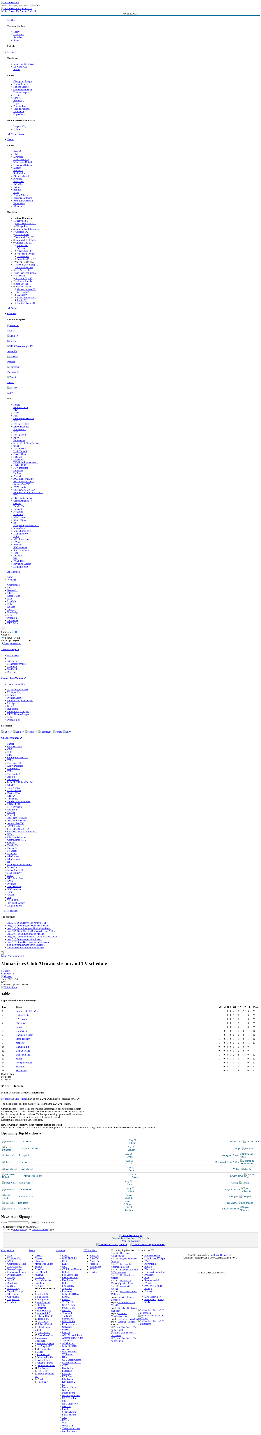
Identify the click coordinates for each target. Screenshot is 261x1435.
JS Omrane (21, 1070)
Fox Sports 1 (19, 429)
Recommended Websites (151, 1281)
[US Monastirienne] (6, 976)
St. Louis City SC (23, 278)
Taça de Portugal (21, 108)
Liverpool (18, 156)
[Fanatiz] (57, 731)
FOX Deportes (20, 467)
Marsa (19, 1058)
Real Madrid (19, 173)
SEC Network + (21, 550)
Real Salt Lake (22, 284)
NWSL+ (17, 542)
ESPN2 (17, 421)
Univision (18, 470)
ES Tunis (20, 1023)
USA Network (20, 451)
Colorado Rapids (23, 281)
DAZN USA (19, 454)
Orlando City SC (23, 242)
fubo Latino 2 (20, 520)
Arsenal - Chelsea (126, 1321)
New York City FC (24, 237)
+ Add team (13, 655)
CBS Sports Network (23, 418)
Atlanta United (45, 1324)
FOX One (18, 514)
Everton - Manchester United (120, 1314)
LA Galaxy (22, 295)
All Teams (12, 308)
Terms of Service (40, 1229)
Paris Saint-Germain (23, 200)
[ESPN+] (68, 731)
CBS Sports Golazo (22, 498)
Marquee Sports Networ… (26, 525)
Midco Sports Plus (22, 531)
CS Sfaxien (21, 1031)
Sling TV (94, 1255)
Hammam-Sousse (24, 1035)
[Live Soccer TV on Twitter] (124, 1335)
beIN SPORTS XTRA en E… (28, 492)
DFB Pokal (18, 111)
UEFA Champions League (20, 700)
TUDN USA (19, 448)
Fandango (18, 509)
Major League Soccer (23, 64)
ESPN (16, 413)
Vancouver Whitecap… (26, 264)
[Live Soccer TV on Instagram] (124, 1341)
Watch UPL (19, 561)
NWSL (16, 69)
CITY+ (17, 503)
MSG (16, 536)
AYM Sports (19, 487)
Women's (11, 579)
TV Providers (90, 1250)
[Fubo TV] (7, 731)
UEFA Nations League (18, 714)
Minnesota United (46, 1365)
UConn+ (17, 555)
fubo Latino (19, 517)
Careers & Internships (154, 1272)
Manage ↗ (13, 649)
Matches (11, 20)
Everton (17, 167)
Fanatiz (16, 404)
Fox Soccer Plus (21, 424)
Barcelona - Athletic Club (121, 1254)
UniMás (17, 473)
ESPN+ (17, 432)
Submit (35, 1222)
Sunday (17, 40)
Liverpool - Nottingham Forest (121, 1265)
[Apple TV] (31, 731)
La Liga (17, 95)
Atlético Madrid (21, 176)
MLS (9, 598)
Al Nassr (17, 206)
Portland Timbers (23, 286)
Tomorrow (18, 34)
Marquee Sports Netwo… (69, 1388)
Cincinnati (41, 1308)
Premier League (21, 92)
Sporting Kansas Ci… (27, 303)
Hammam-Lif (22, 1046)
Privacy (148, 1266)
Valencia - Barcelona (128, 1319)
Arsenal (17, 151)
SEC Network (20, 547)
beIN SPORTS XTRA (24, 489)
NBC (16, 415)
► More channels (9, 911)
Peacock (17, 476)
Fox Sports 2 (19, 435)
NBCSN (17, 457)
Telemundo (18, 459)
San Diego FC (23, 292)
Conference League (22, 89)
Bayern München (21, 195)
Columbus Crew (46, 1335)
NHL (160, 1299)
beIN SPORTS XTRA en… (69, 1353)
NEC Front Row (21, 539)
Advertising (150, 1263)
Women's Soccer (152, 1255)
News (10, 577)
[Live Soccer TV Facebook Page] (124, 1330)
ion (14, 522)
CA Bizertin (21, 1019)
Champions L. (14, 585)
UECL (10, 593)
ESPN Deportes (21, 426)
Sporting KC (44, 1382)
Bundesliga (18, 100)
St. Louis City (43, 1354)
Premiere (17, 544)
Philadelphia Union (26, 253)
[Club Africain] (9, 987)
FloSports (18, 511)
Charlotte (41, 1305)
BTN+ (16, 495)
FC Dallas (20, 275)
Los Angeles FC (23, 270)
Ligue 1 (17, 103)
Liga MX (17, 129)
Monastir (5, 971)
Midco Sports (19, 528)
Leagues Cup (19, 126)
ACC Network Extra (23, 478)
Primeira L (12, 617)
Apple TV (18, 437)
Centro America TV (23, 500)
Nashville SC (21, 220)
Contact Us (149, 1291)
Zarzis (19, 1027)
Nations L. (12, 590)
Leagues (11, 52)
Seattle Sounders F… (27, 297)
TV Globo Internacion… (68, 1317)
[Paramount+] (45, 731)
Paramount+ (19, 440)
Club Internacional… (25, 223)
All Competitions (15, 134)
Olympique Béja (24, 1062)
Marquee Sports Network (19, 864)
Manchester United (22, 162)
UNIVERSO (19, 465)
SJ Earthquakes (44, 1349)
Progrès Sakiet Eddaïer (27, 1011)
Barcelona (18, 170)
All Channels (13, 571)
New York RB (43, 1313)
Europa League (20, 84)
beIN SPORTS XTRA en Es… (22, 831)
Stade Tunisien (23, 1039)
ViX (15, 558)
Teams (10, 139)
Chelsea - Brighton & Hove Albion (124, 1271)
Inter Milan (18, 181)
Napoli (16, 187)
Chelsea (17, 154)
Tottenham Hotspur (22, 165)
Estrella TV (19, 506)
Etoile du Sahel (23, 1054)
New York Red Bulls (25, 240)
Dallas (40, 1351)
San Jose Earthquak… (26, 273)
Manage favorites (12, 643)
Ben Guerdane (23, 1050)
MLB (147, 1302)
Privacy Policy (20, 1229)
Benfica (17, 189)
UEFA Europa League (18, 711)
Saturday (17, 37)
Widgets (148, 1261)
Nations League (21, 86)
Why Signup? (47, 1222)
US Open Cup (20, 66)
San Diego (43, 1368)
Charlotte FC (21, 231)
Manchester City (21, 159)
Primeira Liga (20, 106)
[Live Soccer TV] (10, 2)
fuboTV (17, 446)
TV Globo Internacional (18, 801)
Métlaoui (20, 1066)
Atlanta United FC (25, 251)
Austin (41, 1379)
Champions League (22, 81)
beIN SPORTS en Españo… (27, 443)
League (8, 637)
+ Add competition (16, 684)
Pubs (146, 1277)
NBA (147, 1299)
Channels (11, 313)
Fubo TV (94, 1258)
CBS (15, 410)
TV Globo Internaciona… (25, 462)
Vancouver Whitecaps (41, 1339)
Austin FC (22, 300)
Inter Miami (42, 1297)
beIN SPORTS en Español (20, 782)
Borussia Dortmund (22, 198)
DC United (21, 248)
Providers (149, 1274)
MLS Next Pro (20, 533)
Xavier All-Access (22, 564)
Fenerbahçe (19, 203)
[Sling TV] (19, 731)
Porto (16, 192)
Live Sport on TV (153, 1296)
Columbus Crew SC (26, 259)
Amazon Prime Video (23, 481)
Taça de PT (12, 620)
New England (43, 1302)
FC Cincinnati (22, 234)
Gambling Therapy (219, 1255)
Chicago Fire (21, 226)
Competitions (8, 678)
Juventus (17, 178)
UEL (9, 587)
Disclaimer (149, 1269)
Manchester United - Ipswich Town (122, 1282)
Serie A (17, 97)
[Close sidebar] (2, 953)
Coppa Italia (19, 114)
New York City (44, 1310)
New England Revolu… (27, 229)
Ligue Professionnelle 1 (12, 956)
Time (18, 637)
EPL (9, 604)
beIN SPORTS (20, 407)
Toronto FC (22, 245)
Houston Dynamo (24, 267)
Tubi (15, 553)
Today (16, 31)
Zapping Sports (20, 566)
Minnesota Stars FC (26, 289)
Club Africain (7, 973)
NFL (153, 1299)
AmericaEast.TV (21, 484)
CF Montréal (23, 256)
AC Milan (18, 184)
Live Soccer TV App (154, 1258)
